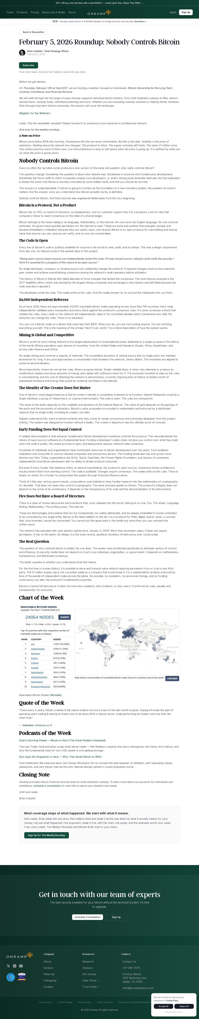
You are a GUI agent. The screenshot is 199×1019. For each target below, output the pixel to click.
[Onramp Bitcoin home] (20, 955)
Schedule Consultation (87, 917)
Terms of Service (105, 1002)
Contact (48, 986)
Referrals (49, 974)
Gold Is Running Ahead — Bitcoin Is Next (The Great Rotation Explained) (62, 740)
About (72, 12)
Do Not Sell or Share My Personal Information (139, 1002)
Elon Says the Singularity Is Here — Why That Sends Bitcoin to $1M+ (60, 756)
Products (22, 12)
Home (10, 12)
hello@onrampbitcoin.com (138, 988)
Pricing (35, 12)
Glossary (87, 967)
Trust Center (90, 986)
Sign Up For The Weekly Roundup (46, 835)
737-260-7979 (131, 967)
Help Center (89, 980)
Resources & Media (53, 12)
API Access (89, 974)
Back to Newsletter (33, 32)
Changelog (50, 980)
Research (88, 961)
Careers (48, 967)
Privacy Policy (84, 1002)
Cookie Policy (45, 1002)
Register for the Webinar (34, 113)
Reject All (184, 1006)
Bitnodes (56, 695)
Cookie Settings (65, 1002)
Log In (173, 12)
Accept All (163, 1006)
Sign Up (186, 12)
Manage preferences (174, 1012)
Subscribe (28, 65)
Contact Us (129, 961)
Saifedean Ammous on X (37, 725)
